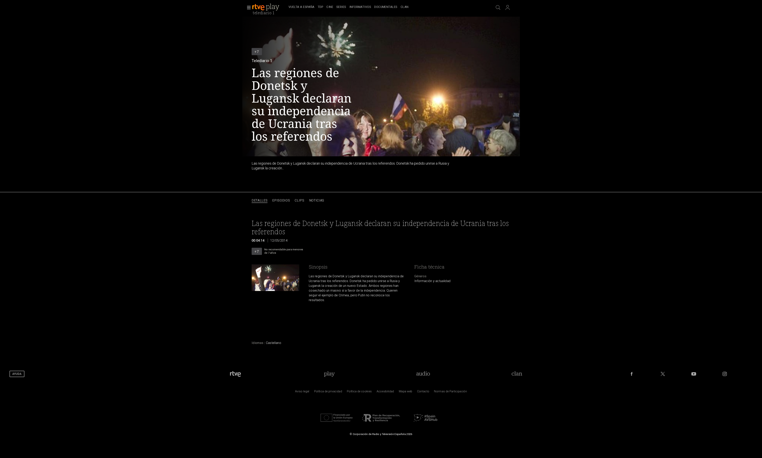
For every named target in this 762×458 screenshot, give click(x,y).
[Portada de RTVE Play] (266, 7)
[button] (247, 7)
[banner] (269, 7)
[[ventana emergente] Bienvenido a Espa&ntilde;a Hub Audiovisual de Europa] (425, 422)
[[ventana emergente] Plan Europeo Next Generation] (336, 422)
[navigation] (385, 7)
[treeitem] (302, 7)
